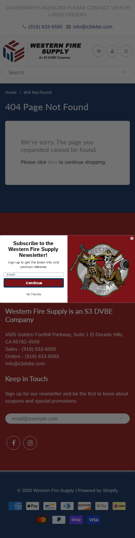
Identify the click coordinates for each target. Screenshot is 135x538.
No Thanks (33, 294)
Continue (34, 282)
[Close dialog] (132, 238)
